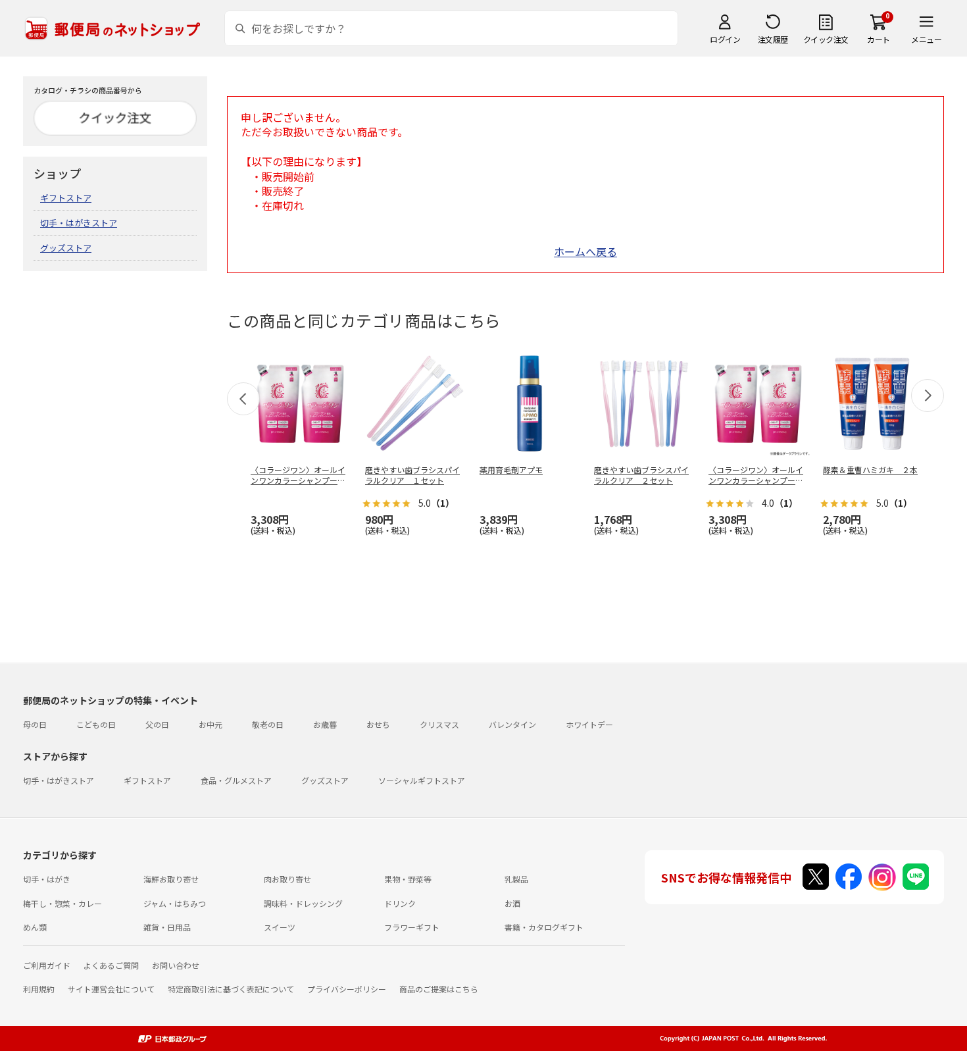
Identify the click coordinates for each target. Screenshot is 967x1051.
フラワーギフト (411, 927)
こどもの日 (96, 724)
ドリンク (400, 903)
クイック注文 (826, 39)
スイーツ (279, 927)
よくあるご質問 (111, 965)
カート (878, 39)
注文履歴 (773, 39)
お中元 (210, 724)
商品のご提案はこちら (438, 988)
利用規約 (39, 988)
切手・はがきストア (78, 223)
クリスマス (439, 724)
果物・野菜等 (408, 878)
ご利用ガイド (46, 965)
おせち (378, 724)
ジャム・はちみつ (174, 903)
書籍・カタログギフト (544, 927)
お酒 (512, 903)
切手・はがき (46, 878)
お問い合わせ (175, 965)
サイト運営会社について (111, 988)
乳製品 (516, 878)
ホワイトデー (589, 724)
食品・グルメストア (236, 780)
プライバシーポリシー (346, 988)
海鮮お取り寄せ (171, 878)
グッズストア (65, 248)
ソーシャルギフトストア (421, 780)
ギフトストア (65, 198)
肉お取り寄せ (287, 878)
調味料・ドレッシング (303, 903)
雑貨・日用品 (167, 927)
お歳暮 (325, 724)
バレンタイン (512, 724)
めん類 (35, 927)
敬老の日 (268, 724)
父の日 (157, 724)
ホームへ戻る (585, 251)
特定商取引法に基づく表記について (231, 988)
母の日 (35, 724)
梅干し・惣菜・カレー (62, 903)
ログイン (725, 39)
